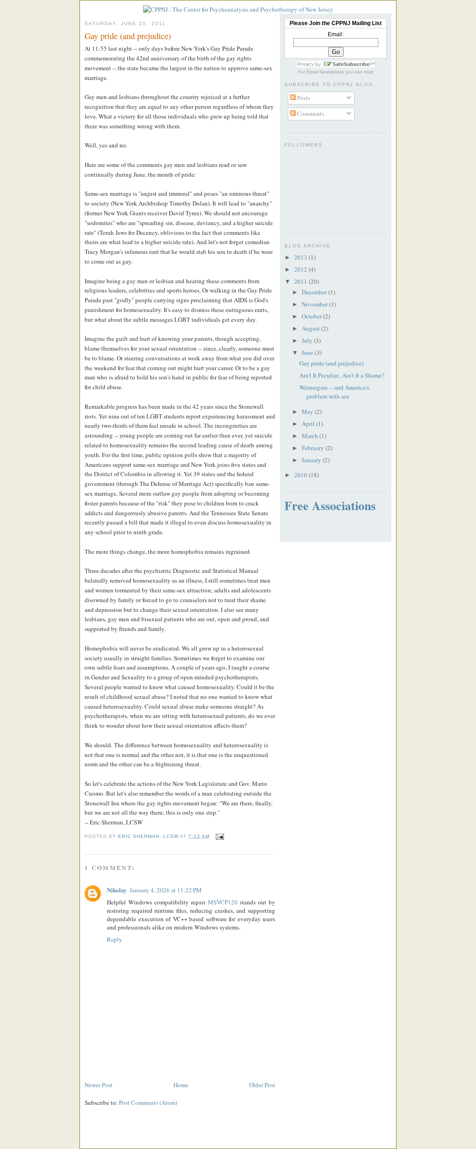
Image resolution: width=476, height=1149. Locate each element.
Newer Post (98, 1085)
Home (180, 1085)
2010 (301, 475)
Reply (114, 939)
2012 (301, 269)
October (312, 316)
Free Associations (330, 505)
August (311, 328)
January (312, 460)
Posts (303, 97)
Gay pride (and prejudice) (331, 363)
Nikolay (117, 889)
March (310, 436)
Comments (310, 113)
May (308, 411)
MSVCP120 (223, 902)
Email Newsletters (325, 71)
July (308, 340)
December (315, 292)
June (308, 352)
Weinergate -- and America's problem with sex (334, 392)
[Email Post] (220, 836)
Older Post (262, 1085)
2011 (301, 281)
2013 (301, 257)
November (315, 304)
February (313, 448)
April (309, 423)
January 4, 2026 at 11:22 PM (166, 890)
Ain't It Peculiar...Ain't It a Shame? (341, 375)
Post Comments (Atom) (148, 1102)
